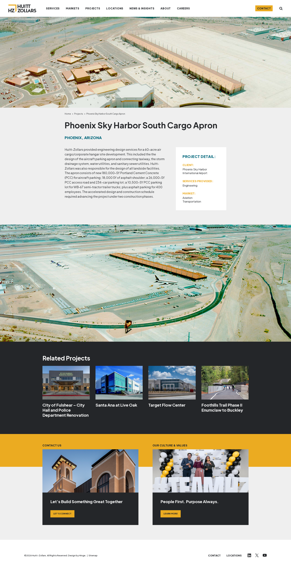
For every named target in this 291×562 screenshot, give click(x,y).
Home (68, 114)
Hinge (82, 555)
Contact (264, 8)
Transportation (192, 201)
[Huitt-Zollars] (22, 8)
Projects (78, 114)
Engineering (190, 185)
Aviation (187, 198)
